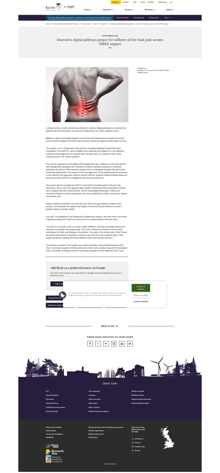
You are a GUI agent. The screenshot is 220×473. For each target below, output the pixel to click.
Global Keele (162, 2)
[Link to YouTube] (106, 343)
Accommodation (52, 395)
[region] (114, 294)
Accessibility (51, 431)
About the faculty (122, 18)
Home (48, 24)
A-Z (47, 391)
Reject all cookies (141, 295)
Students (126, 2)
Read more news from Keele (59, 305)
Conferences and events (55, 407)
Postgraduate (153, 18)
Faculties (151, 2)
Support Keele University (141, 399)
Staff (134, 2)
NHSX (49, 138)
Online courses (94, 399)
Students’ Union (137, 395)
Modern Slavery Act (96, 434)
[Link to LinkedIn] (122, 343)
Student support (137, 391)
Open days (93, 403)
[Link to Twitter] (98, 343)
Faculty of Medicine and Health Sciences (65, 24)
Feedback (50, 437)
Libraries (92, 395)
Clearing (115, 2)
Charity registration (96, 431)
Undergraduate (138, 18)
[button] (171, 2)
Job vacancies (94, 391)
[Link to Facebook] (90, 343)
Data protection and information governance (106, 427)
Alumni (143, 2)
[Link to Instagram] (114, 343)
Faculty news (86, 24)
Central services (52, 403)
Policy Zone (93, 437)
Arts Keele (50, 399)
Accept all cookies (141, 288)
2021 (95, 24)
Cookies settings (141, 301)
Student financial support (99, 411)
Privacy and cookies (54, 427)
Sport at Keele (94, 407)
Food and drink (52, 411)
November (103, 24)
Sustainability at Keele (140, 403)
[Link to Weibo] (130, 343)
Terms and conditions (54, 434)
